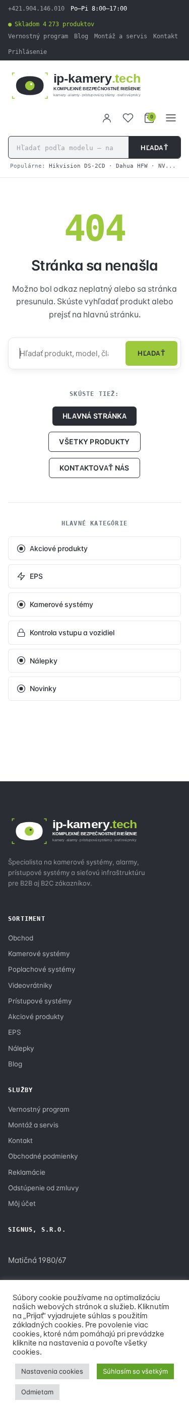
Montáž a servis (120, 36)
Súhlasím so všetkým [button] (135, 1371)
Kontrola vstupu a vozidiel (72, 632)
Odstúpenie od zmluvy (43, 1187)
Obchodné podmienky (43, 1156)
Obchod (20, 937)
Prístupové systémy (40, 1000)
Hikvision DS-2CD (77, 165)
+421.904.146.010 (36, 9)
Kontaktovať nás (94, 468)
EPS (36, 576)
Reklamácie (26, 1172)
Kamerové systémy (61, 604)
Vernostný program (38, 36)
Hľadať (154, 147)
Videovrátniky (30, 985)
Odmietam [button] (37, 1391)
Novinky (43, 688)
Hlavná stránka (94, 416)
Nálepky (43, 660)
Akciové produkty (59, 548)
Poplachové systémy (42, 969)
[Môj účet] (106, 117)
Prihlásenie (27, 52)
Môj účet (22, 1203)
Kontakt (165, 36)
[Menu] (171, 118)
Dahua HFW (132, 165)
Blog (81, 36)
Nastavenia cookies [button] (52, 1371)
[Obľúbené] (128, 117)
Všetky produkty (94, 441)
